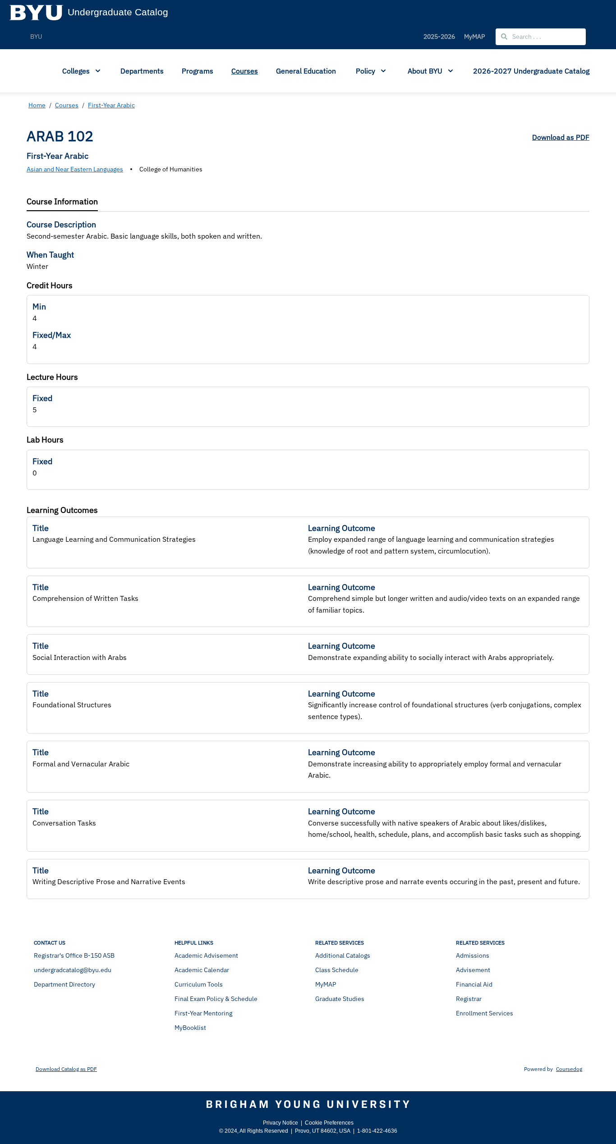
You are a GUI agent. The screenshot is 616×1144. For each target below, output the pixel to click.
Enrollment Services (484, 1013)
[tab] (62, 202)
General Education (306, 70)
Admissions (472, 955)
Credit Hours (50, 285)
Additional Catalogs (342, 955)
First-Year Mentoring (203, 1013)
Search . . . (526, 36)
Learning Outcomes (62, 510)
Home (37, 105)
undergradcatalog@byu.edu (72, 970)
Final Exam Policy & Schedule (216, 999)
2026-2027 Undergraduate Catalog (531, 70)
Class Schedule (337, 970)
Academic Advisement (206, 955)
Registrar (469, 999)
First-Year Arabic (111, 105)
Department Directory (64, 984)
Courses (244, 70)
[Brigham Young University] (308, 1104)
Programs (197, 70)
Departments (142, 70)
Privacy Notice (280, 1123)
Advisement (473, 970)
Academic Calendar (202, 970)
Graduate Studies (339, 999)
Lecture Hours (52, 377)
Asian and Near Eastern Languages (75, 169)
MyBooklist (190, 1028)
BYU (36, 36)
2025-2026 (439, 36)
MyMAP (474, 36)
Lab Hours (45, 439)
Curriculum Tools (199, 984)
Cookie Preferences (329, 1123)
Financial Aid (474, 984)
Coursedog (569, 1069)
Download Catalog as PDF (66, 1069)
